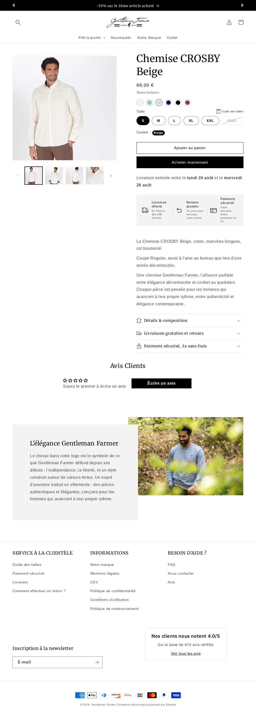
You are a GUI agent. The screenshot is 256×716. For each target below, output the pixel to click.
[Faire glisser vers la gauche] (18, 175)
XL (191, 121)
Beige (158, 133)
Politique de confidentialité (113, 591)
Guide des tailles (26, 565)
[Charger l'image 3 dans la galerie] (74, 175)
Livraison (20, 582)
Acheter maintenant (190, 162)
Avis (171, 582)
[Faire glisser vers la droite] (111, 175)
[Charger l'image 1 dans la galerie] (33, 175)
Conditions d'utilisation (109, 600)
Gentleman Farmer (104, 704)
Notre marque (102, 565)
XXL (210, 121)
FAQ (171, 565)
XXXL (232, 121)
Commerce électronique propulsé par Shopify (146, 704)
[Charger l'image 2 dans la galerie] (54, 175)
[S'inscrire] (96, 662)
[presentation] (13, 5)
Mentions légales (105, 573)
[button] (18, 22)
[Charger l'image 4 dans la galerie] (95, 175)
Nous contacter (181, 573)
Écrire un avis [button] (162, 383)
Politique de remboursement (114, 609)
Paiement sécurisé (28, 573)
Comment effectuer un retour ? (39, 591)
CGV (94, 582)
